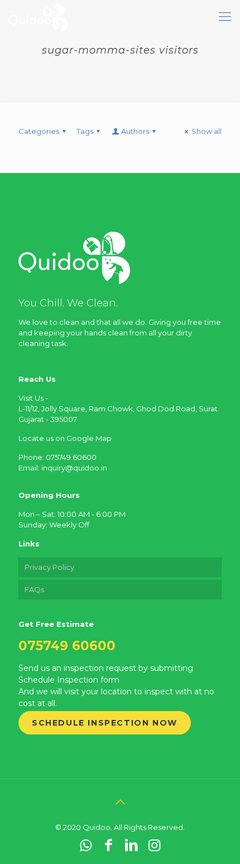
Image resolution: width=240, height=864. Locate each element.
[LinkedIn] (131, 845)
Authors (135, 131)
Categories (38, 131)
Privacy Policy (49, 567)
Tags (84, 131)
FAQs (34, 589)
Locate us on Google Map (65, 438)
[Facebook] (108, 845)
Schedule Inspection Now (104, 723)
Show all (206, 131)
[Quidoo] (38, 17)
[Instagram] (154, 845)
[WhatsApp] (85, 845)
